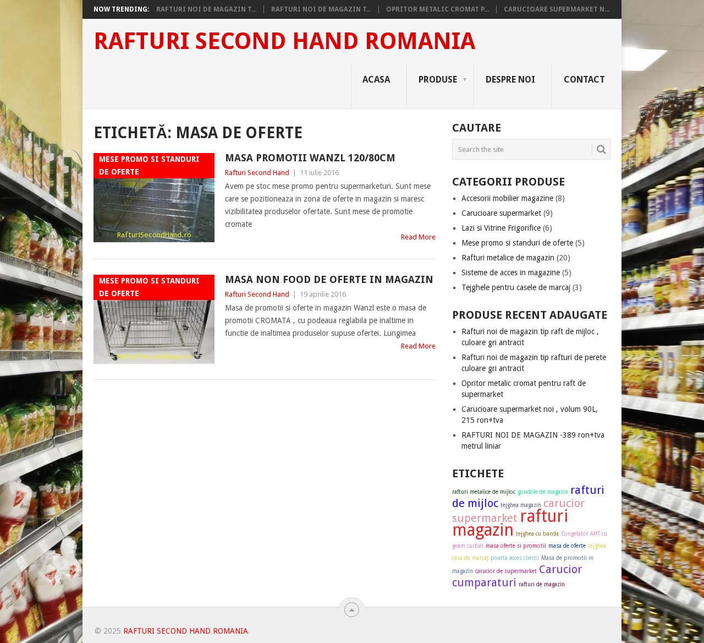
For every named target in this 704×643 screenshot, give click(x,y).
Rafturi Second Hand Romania (284, 41)
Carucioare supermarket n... (556, 9)
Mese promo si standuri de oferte (517, 242)
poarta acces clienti (515, 558)
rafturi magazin (510, 523)
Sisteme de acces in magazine (510, 272)
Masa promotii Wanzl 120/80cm (310, 158)
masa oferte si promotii (516, 546)
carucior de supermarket (506, 571)
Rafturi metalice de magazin (507, 257)
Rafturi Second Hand (257, 172)
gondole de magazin (543, 492)
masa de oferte (567, 546)
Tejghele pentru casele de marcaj (515, 287)
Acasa (376, 79)
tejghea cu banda (537, 534)
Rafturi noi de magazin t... (206, 9)
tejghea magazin (521, 505)
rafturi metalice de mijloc (483, 492)
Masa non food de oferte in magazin (329, 279)
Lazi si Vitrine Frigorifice (501, 228)
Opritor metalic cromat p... (437, 9)
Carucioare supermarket (501, 213)
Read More (418, 237)
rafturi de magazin (542, 584)
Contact (584, 79)
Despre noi (510, 79)
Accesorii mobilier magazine (507, 198)
